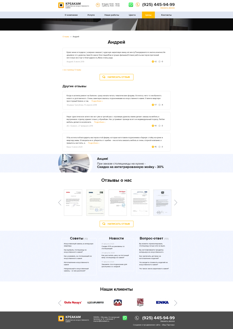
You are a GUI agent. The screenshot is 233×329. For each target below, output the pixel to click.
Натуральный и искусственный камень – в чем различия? (76, 270)
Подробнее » (97, 101)
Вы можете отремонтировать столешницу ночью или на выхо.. (152, 245)
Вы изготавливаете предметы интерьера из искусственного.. (151, 251)
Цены (148, 15)
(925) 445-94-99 (158, 4)
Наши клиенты (116, 289)
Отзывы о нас (116, 180)
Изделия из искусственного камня (77, 5)
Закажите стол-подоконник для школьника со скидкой (114, 265)
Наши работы (111, 15)
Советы (76, 238)
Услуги (91, 15)
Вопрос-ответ (151, 238)
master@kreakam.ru (101, 321)
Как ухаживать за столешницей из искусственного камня (78, 257)
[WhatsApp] (131, 4)
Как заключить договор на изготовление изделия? (150, 257)
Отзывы (65, 37)
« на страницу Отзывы (71, 70)
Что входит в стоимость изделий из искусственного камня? (153, 263)
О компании (71, 15)
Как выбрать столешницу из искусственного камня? (75, 251)
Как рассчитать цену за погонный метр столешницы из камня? (115, 256)
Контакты (166, 15)
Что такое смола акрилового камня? (154, 269)
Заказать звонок (167, 8)
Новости (116, 238)
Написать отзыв (119, 77)
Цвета (132, 15)
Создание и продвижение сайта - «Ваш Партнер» (154, 325)
